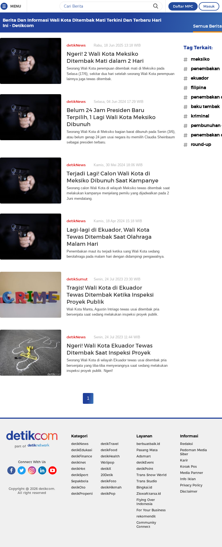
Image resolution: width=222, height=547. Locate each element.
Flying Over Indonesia (145, 502)
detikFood (109, 450)
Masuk (209, 6)
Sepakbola (79, 481)
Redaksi (186, 444)
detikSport (79, 475)
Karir (184, 460)
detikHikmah (111, 487)
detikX (106, 469)
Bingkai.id (144, 487)
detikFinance (81, 456)
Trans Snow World (151, 475)
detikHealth (110, 456)
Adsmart (143, 456)
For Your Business (151, 510)
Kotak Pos (188, 466)
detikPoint (144, 469)
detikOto (78, 487)
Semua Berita (207, 26)
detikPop (108, 494)
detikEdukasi (81, 450)
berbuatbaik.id (148, 444)
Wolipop (107, 462)
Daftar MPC (183, 6)
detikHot (78, 469)
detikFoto (108, 481)
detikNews (80, 444)
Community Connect (146, 524)
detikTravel (110, 444)
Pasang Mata (147, 450)
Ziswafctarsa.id (148, 494)
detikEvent (145, 462)
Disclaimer (188, 491)
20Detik (107, 475)
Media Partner (191, 473)
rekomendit (146, 516)
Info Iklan (188, 479)
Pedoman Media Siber (193, 452)
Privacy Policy (191, 485)
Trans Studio (146, 481)
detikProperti (82, 494)
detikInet (78, 462)
